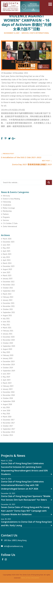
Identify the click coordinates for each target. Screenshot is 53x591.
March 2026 (7, 239)
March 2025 (7, 254)
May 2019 (6, 377)
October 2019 (8, 367)
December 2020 (8, 337)
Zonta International (39, 33)
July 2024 (6, 257)
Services (25, 33)
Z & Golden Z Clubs (10, 223)
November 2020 (9, 340)
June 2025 (6, 245)
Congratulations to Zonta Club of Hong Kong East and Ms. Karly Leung (26, 523)
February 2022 (8, 297)
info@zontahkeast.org (13, 546)
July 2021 (6, 318)
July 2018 (6, 407)
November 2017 (9, 423)
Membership (7, 211)
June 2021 (6, 321)
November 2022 (9, 285)
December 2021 (8, 303)
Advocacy (6, 195)
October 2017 (8, 426)
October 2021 (8, 309)
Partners (6, 214)
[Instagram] (5, 559)
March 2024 (7, 263)
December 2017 (8, 420)
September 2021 (9, 312)
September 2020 (9, 346)
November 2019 (9, 364)
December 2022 (8, 281)
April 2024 (6, 260)
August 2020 (7, 349)
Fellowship (7, 202)
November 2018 (9, 395)
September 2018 (9, 401)
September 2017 (9, 429)
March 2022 (7, 294)
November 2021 (9, 306)
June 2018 (6, 410)
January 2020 (7, 358)
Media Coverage (9, 208)
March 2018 (7, 416)
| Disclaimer (34, 578)
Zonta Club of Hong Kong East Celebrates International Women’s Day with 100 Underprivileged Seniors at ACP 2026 (22, 485)
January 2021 (7, 334)
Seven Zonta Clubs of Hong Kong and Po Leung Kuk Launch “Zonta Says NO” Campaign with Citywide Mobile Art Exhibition (25, 511)
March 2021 (7, 327)
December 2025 (8, 242)
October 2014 (8, 435)
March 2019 (7, 383)
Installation (7, 205)
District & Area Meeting (11, 199)
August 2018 (7, 404)
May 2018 (6, 413)
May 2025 (6, 248)
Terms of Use (25, 578)
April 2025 (6, 251)
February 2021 (8, 331)
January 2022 (7, 300)
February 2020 (8, 355)
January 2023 (7, 278)
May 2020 (6, 352)
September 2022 (9, 291)
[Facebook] (2, 559)
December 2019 (8, 361)
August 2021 (7, 315)
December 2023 (8, 266)
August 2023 (7, 269)
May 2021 (6, 324)
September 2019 (9, 370)
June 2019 (6, 374)
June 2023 (6, 272)
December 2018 (8, 392)
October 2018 (8, 398)
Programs (6, 217)
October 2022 (8, 288)
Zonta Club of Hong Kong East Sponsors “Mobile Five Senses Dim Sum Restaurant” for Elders (25, 498)
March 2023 (7, 275)
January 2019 (7, 389)
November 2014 (9, 432)
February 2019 (8, 386)
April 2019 (6, 380)
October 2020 (8, 343)
